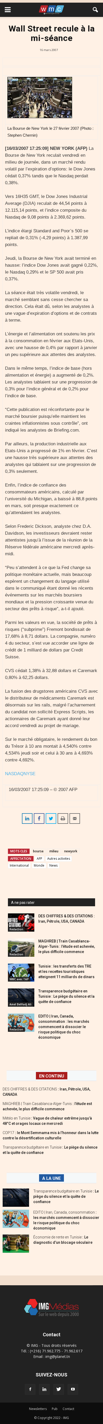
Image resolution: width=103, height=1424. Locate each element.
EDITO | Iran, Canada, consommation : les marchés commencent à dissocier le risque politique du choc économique (63, 1026)
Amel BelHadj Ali (20, 1004)
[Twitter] (58, 1389)
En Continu (51, 1076)
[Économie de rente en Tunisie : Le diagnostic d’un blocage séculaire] (16, 1244)
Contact (68, 1409)
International (19, 865)
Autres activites (58, 858)
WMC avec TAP (19, 979)
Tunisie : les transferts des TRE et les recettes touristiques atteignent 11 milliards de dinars (66, 971)
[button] (95, 10)
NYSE (29, 773)
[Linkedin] (44, 1389)
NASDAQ (14, 773)
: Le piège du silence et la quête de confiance (66, 1196)
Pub (55, 1409)
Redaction (16, 929)
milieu (53, 851)
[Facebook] (30, 1389)
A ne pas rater (23, 902)
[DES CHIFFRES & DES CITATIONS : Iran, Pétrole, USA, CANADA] (21, 922)
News (53, 865)
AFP (39, 858)
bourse (38, 851)
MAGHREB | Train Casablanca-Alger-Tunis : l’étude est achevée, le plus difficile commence (66, 946)
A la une (51, 1178)
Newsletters (38, 1409)
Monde (39, 865)
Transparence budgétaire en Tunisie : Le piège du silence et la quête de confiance (66, 996)
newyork (70, 851)
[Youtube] (73, 1389)
